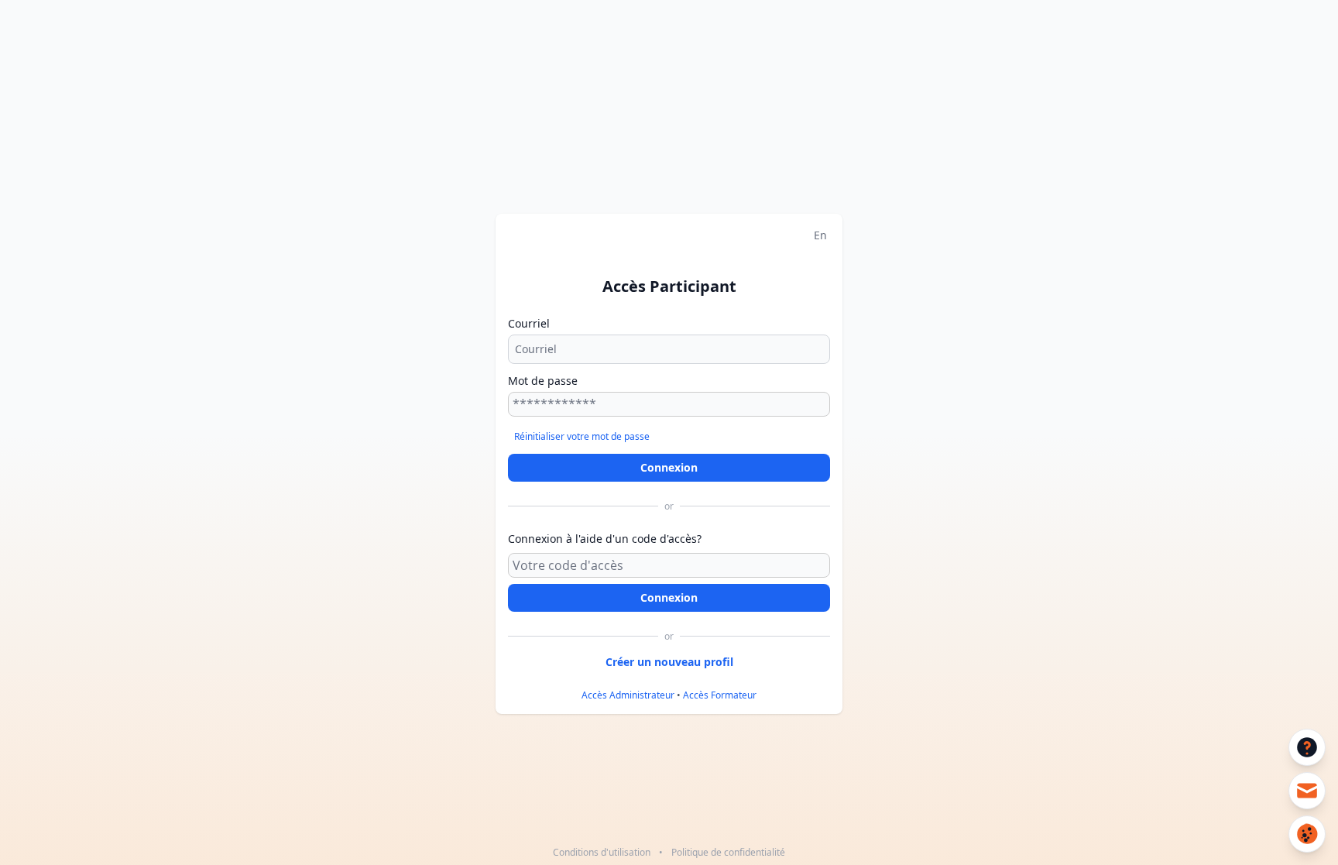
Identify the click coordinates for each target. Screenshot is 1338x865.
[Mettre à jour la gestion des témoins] (1307, 834)
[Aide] (1307, 747)
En (820, 235)
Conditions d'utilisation (601, 852)
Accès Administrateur (628, 695)
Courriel (529, 323)
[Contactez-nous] (1307, 790)
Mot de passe (543, 380)
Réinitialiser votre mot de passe (582, 436)
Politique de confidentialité (728, 852)
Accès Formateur (719, 695)
